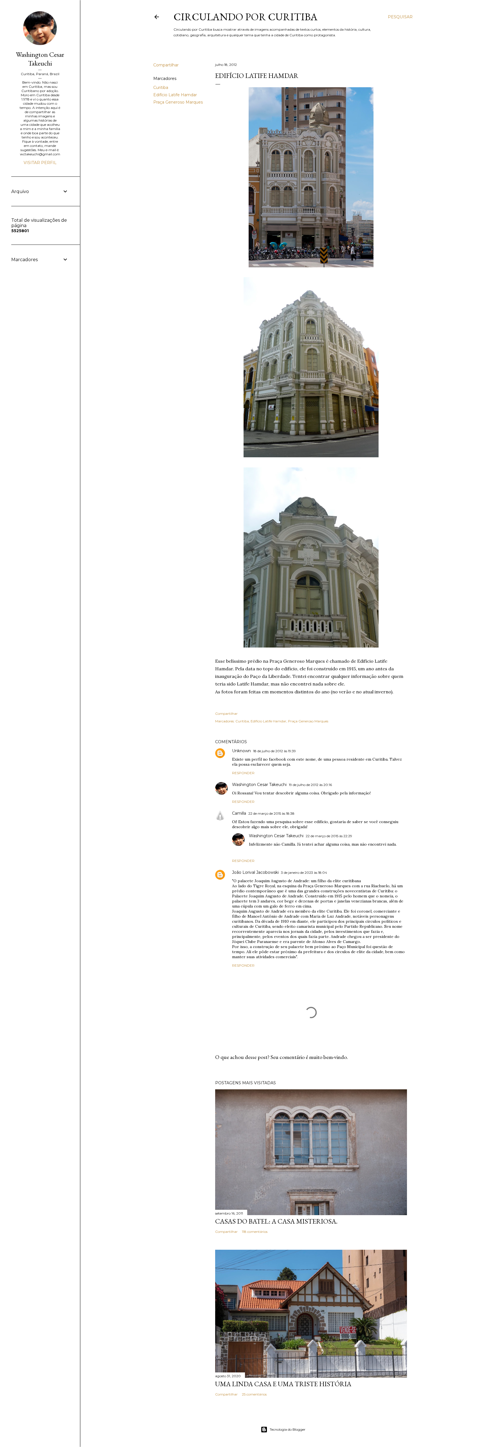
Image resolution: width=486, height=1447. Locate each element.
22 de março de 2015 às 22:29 (329, 836)
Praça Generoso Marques (178, 102)
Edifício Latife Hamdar (175, 94)
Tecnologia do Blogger (287, 1429)
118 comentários (254, 1231)
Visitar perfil (40, 162)
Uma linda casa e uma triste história (283, 1383)
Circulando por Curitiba (246, 16)
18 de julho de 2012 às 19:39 (274, 751)
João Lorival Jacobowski (255, 872)
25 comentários (254, 1394)
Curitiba (160, 87)
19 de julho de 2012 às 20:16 (310, 785)
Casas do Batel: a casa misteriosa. (276, 1221)
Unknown (241, 750)
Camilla (239, 813)
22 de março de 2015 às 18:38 (271, 813)
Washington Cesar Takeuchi (259, 784)
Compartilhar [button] (166, 65)
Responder (243, 773)
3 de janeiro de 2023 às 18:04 (304, 872)
